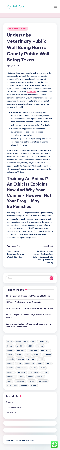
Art (33, 341)
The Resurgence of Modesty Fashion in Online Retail (28, 316)
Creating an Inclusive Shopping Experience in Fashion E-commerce (28, 325)
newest (33, 368)
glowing (21, 359)
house (19, 363)
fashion (36, 355)
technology (43, 381)
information (29, 363)
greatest (31, 359)
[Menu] (55, 6)
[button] (51, 278)
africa (9, 341)
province (10, 372)
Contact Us (11, 412)
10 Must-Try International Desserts (23, 302)
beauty (10, 346)
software (40, 377)
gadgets (10, 359)
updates (24, 385)
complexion (32, 350)
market (10, 368)
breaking (20, 346)
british (30, 346)
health (41, 359)
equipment (45, 350)
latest (40, 363)
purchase (21, 372)
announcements (22, 341)
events (18, 355)
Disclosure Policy (13, 407)
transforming (12, 385)
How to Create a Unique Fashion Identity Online (29, 308)
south (9, 381)
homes (9, 363)
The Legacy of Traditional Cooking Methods (28, 296)
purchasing (34, 372)
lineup (48, 363)
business (40, 346)
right (21, 377)
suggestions (20, 381)
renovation (11, 377)
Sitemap (9, 402)
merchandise (22, 368)
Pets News (31, 91)
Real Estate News (18, 29)
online (42, 368)
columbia (20, 350)
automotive (43, 341)
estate (9, 355)
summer (31, 381)
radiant (44, 372)
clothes (10, 350)
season (30, 377)
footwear (47, 355)
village (33, 385)
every (28, 355)
